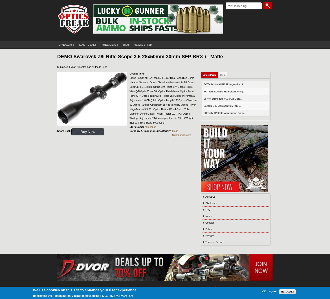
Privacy (209, 235)
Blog (126, 44)
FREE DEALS (109, 44)
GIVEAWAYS (66, 44)
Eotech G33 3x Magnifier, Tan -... (222, 106)
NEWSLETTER (143, 44)
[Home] (74, 19)
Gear (175, 131)
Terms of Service (214, 242)
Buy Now (88, 132)
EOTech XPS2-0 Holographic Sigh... (224, 113)
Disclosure (211, 203)
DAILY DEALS (88, 44)
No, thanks (287, 291)
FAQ (207, 209)
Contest (209, 222)
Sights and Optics (181, 135)
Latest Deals (209, 75)
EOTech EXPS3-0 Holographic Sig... (224, 91)
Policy (208, 229)
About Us (210, 196)
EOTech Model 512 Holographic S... (224, 84)
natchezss (150, 127)
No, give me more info (118, 296)
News (208, 216)
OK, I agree (269, 291)
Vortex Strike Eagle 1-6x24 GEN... (223, 98)
